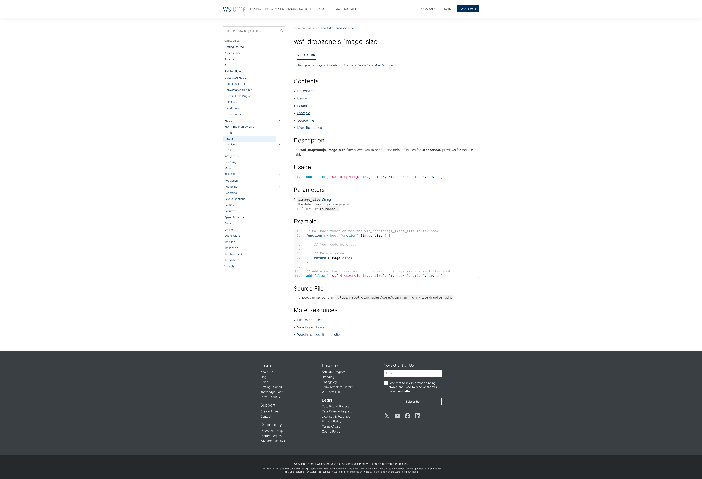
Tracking (229, 242)
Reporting (230, 193)
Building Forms (233, 71)
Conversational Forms (238, 90)
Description (306, 65)
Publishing (230, 186)
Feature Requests (272, 436)
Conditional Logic (235, 83)
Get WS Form (468, 8)
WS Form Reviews (272, 441)
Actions (229, 59)
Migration (230, 168)
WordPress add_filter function (319, 334)
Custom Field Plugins (237, 96)
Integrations (232, 156)
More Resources (384, 65)
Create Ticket (269, 411)
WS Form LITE (331, 392)
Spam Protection (234, 217)
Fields (228, 120)
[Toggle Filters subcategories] (279, 150)
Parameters (335, 65)
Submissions (232, 235)
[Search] (281, 31)
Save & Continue (235, 199)
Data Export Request (336, 406)
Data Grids (231, 102)
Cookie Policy (331, 431)
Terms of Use (331, 426)
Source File (365, 65)
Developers (231, 108)
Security (229, 211)
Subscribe (413, 401)
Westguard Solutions (329, 463)
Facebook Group (271, 431)
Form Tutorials (270, 397)
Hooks (228, 139)
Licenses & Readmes (336, 416)
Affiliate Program (333, 372)
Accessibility (232, 53)
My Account (428, 8)
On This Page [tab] (306, 54)
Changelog (329, 382)
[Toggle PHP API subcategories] (279, 174)
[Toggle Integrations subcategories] (279, 156)
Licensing (230, 162)
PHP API (229, 174)
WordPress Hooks (310, 327)
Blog (263, 377)
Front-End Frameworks (239, 126)
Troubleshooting (234, 254)
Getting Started (234, 47)
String (326, 200)
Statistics (230, 223)
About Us (266, 372)
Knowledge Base (271, 392)
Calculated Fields (235, 77)
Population (231, 180)
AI (225, 65)
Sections (229, 205)
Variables (230, 266)
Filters (231, 150)
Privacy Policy (331, 421)
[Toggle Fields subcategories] (279, 120)
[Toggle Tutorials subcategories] (279, 260)
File (470, 150)
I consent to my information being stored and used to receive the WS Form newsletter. (413, 387)
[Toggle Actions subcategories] (279, 59)
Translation (231, 248)
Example (350, 65)
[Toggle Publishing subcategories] (279, 186)
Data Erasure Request (337, 411)
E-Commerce (232, 114)
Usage (320, 65)
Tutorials (229, 260)
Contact (265, 416)
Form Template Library (337, 387)
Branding (328, 377)
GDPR (228, 133)
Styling (228, 229)
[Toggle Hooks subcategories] (279, 139)
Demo (447, 8)
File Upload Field (310, 320)
